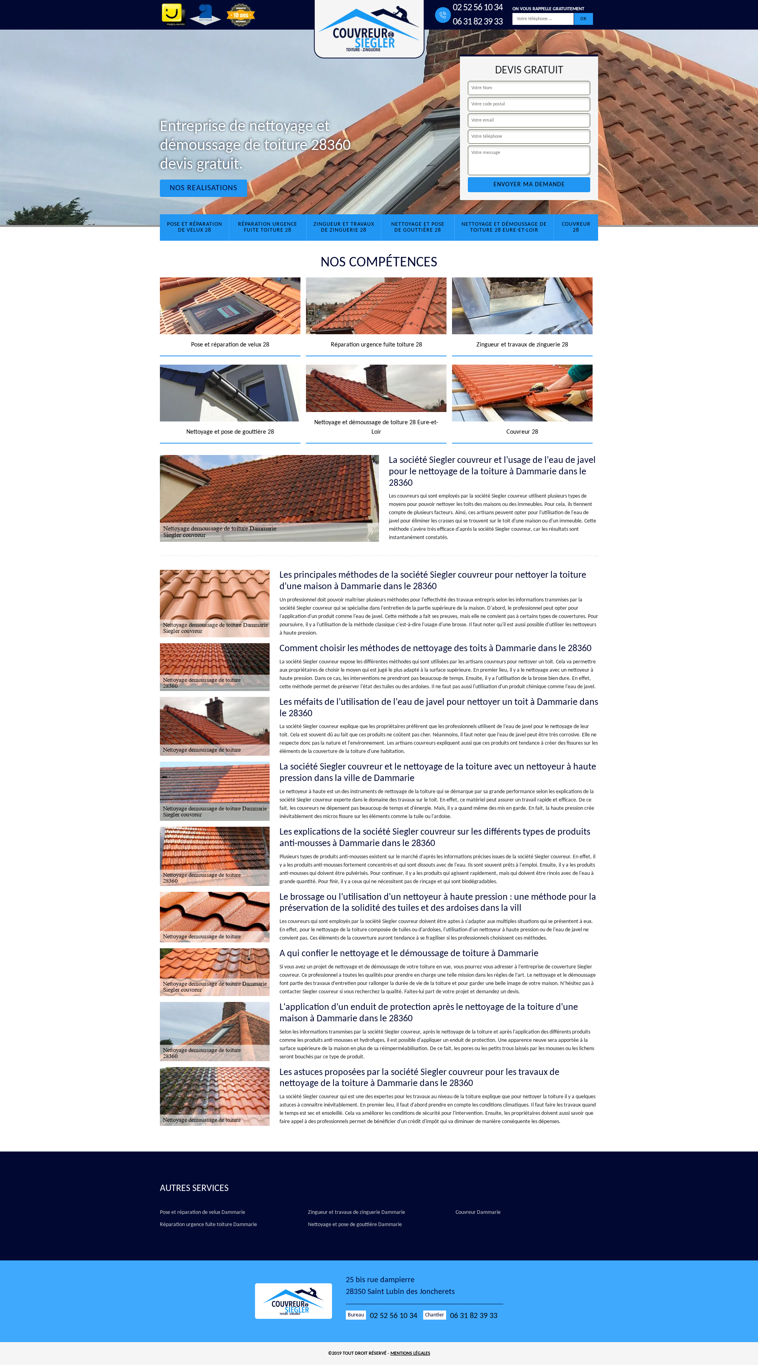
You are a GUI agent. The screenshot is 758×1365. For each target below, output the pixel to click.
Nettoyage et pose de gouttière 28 (418, 227)
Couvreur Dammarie (478, 1212)
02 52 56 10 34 (478, 8)
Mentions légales (410, 1353)
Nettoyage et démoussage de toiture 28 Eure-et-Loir (504, 227)
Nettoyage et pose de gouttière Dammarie (355, 1225)
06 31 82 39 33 (478, 22)
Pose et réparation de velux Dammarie (202, 1212)
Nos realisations (203, 188)
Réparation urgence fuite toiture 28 (267, 227)
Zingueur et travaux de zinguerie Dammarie (356, 1212)
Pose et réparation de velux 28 (194, 227)
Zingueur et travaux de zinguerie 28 (343, 227)
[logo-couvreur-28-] (300, 1301)
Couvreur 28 (576, 227)
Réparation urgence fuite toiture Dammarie (208, 1225)
